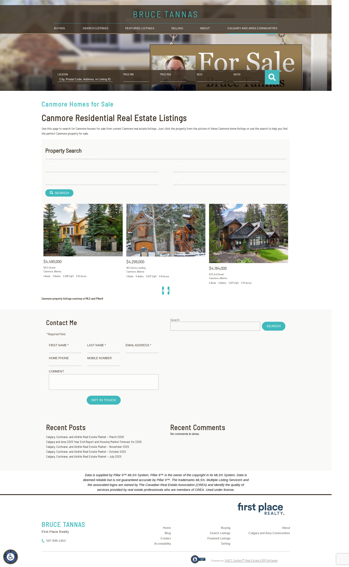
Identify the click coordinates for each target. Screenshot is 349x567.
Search (175, 320)
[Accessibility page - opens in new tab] (198, 561)
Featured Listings (140, 28)
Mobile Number (99, 358)
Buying (59, 28)
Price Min (128, 74)
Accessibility (162, 543)
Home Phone (59, 358)
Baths (237, 74)
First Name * (59, 345)
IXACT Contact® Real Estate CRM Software (251, 560)
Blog (168, 533)
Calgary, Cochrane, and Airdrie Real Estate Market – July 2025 (83, 456)
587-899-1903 (56, 540)
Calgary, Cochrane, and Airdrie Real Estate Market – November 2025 (87, 447)
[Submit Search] (272, 77)
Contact (166, 538)
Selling (177, 28)
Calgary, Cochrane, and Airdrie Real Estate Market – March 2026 (85, 437)
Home (167, 527)
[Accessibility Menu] (10, 557)
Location (63, 74)
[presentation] (163, 290)
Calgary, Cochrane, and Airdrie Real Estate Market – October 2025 (86, 451)
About (205, 28)
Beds (199, 74)
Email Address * (138, 345)
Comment (56, 371)
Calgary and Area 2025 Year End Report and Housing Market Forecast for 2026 (94, 442)
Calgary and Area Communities (252, 28)
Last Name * (96, 345)
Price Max (165, 74)
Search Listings (96, 28)
